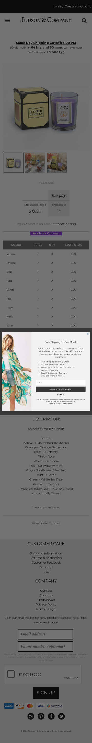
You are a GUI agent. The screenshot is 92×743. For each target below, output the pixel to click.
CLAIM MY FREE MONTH (61, 389)
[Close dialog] (88, 334)
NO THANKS (60, 394)
